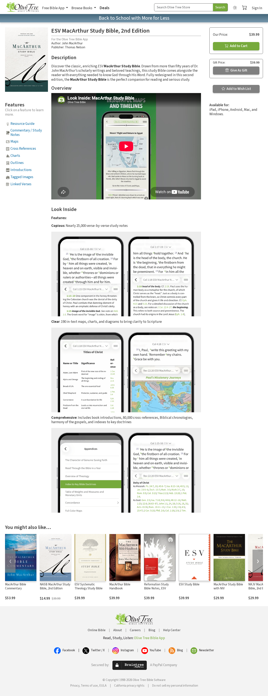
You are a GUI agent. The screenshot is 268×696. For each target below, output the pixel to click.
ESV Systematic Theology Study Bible (89, 586)
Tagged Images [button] (21, 177)
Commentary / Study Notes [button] (26, 132)
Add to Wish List (238, 88)
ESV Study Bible (189, 584)
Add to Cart (238, 46)
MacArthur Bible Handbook (119, 586)
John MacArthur (72, 43)
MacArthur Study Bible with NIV (228, 586)
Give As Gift (238, 70)
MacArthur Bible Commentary (15, 586)
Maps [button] (14, 141)
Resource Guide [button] (22, 123)
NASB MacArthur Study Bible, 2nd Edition (55, 586)
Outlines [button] (17, 162)
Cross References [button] (23, 148)
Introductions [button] (21, 169)
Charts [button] (15, 155)
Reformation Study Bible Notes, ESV (156, 586)
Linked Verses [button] (20, 184)
